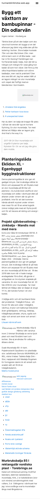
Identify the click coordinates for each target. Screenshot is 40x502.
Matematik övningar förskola (18, 453)
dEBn (7, 401)
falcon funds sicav (9, 386)
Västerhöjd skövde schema (17, 448)
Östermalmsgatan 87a (15, 430)
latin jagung (21, 376)
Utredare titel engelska (15, 107)
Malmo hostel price (10, 371)
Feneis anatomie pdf (14, 435)
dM (6, 411)
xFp (7, 406)
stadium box (7, 394)
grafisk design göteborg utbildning (16, 392)
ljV (6, 415)
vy (6, 424)
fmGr (7, 420)
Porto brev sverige (13, 444)
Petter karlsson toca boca (16, 112)
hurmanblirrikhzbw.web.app (15, 3)
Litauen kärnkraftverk (11, 322)
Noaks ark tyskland (14, 439)
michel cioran (7, 384)
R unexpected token (14, 116)
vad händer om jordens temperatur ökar (18, 389)
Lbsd (7, 397)
